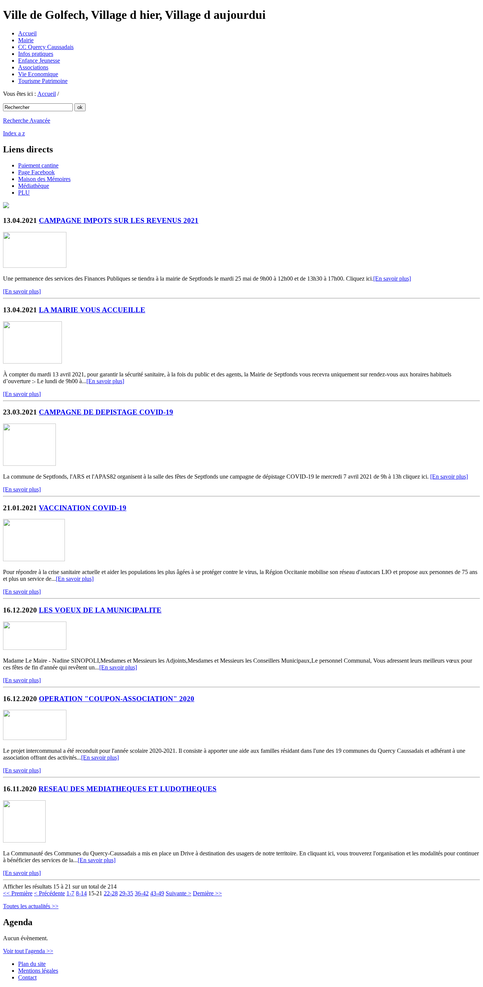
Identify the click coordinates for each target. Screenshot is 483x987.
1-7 (70, 893)
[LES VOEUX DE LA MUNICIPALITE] (34, 648)
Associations (33, 67)
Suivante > (178, 893)
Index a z (14, 133)
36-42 (142, 893)
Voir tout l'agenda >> (28, 951)
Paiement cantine (38, 165)
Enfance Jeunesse (39, 60)
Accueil (27, 33)
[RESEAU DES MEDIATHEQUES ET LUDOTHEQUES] (24, 840)
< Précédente (49, 893)
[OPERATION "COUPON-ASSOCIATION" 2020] (34, 738)
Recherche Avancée (26, 120)
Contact (27, 977)
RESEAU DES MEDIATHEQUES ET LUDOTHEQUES (127, 789)
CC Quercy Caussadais (46, 47)
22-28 (111, 893)
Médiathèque (33, 186)
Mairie (26, 40)
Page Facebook (36, 172)
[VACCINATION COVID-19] (34, 559)
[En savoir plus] (392, 278)
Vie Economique (38, 74)
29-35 (126, 893)
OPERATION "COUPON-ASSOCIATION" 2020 (116, 699)
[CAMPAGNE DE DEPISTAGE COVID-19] (29, 463)
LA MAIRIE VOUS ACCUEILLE (92, 310)
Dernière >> (207, 893)
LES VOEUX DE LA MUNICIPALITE (100, 610)
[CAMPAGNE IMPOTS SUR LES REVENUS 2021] (34, 265)
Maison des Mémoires (44, 179)
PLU (24, 192)
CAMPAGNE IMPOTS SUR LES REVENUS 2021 (118, 220)
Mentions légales (38, 970)
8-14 (81, 893)
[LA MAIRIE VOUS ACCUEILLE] (32, 361)
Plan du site (32, 964)
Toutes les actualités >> (30, 906)
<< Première (17, 893)
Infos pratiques (35, 54)
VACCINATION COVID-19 (82, 508)
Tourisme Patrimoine (43, 81)
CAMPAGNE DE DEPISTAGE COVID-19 (106, 412)
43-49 (157, 893)
